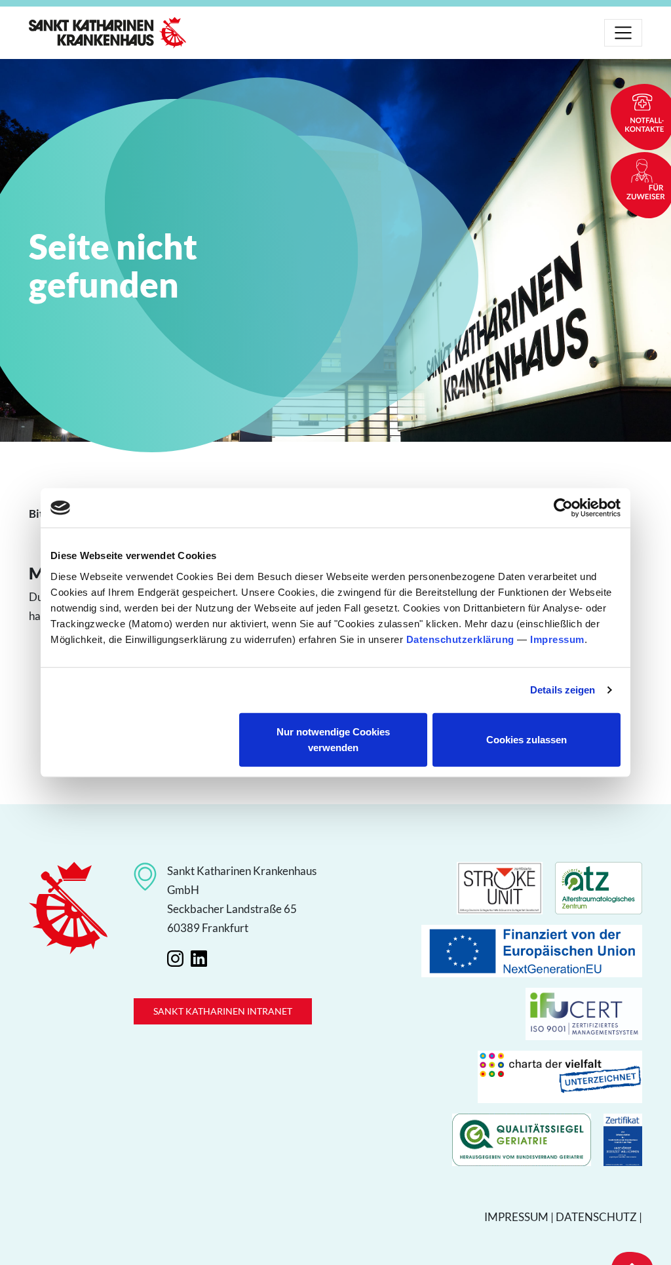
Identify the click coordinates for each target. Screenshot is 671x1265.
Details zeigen (562, 689)
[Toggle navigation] (623, 33)
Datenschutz (596, 1217)
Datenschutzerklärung (460, 638)
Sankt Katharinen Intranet (222, 1011)
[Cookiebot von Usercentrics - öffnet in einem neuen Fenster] (563, 508)
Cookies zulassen (526, 739)
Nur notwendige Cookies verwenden (333, 739)
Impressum (557, 638)
